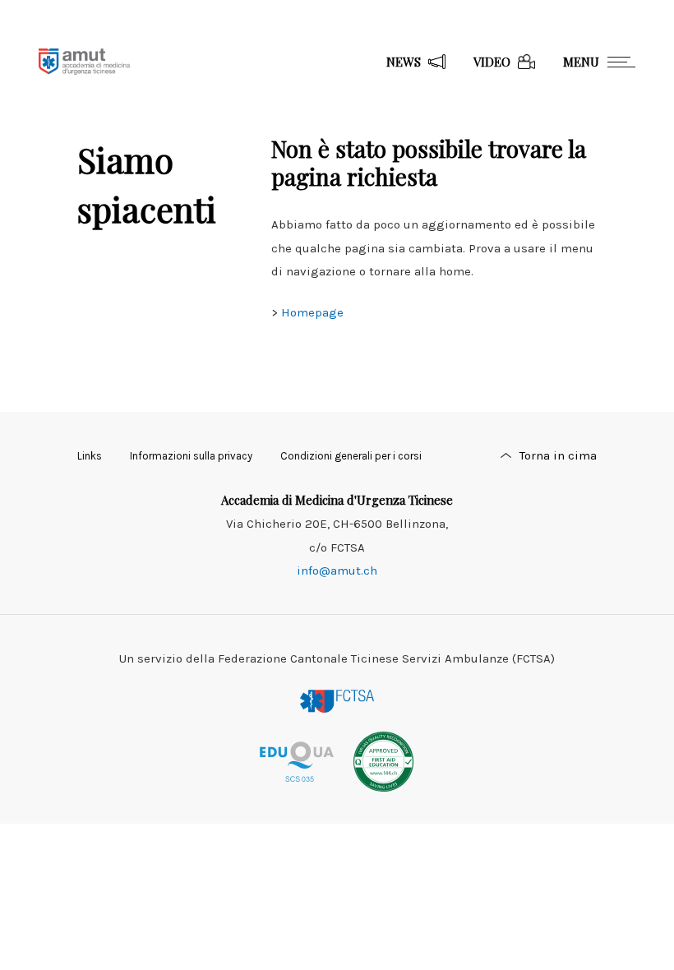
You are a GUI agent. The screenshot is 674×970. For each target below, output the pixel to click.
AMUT (84, 61)
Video (491, 61)
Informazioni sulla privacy (191, 456)
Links (89, 456)
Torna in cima (558, 455)
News (403, 61)
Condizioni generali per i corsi (351, 456)
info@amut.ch (337, 570)
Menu (581, 61)
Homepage (312, 312)
